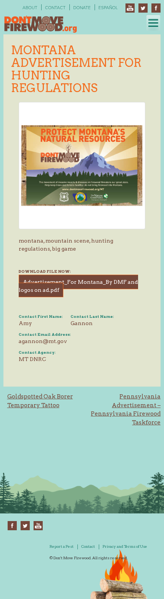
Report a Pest (62, 546)
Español (108, 7)
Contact (55, 7)
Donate (82, 7)
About (30, 7)
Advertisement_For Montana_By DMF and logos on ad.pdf (78, 286)
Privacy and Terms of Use (125, 546)
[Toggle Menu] (153, 23)
